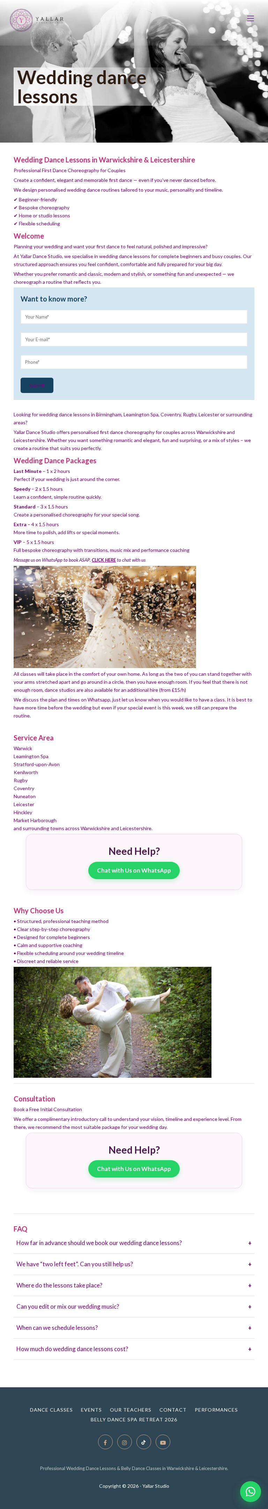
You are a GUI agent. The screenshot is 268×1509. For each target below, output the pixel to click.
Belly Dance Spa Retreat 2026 (134, 1419)
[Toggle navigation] (250, 23)
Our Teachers (130, 1410)
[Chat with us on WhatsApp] (250, 1491)
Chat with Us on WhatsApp (134, 870)
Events (91, 1410)
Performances (216, 1410)
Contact (173, 1410)
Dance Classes (51, 1410)
